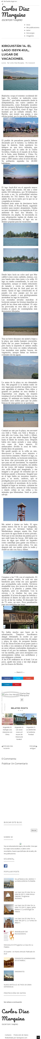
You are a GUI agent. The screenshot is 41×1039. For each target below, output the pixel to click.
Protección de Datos (21, 1035)
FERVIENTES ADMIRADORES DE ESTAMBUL (25, 959)
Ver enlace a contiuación (13, 1002)
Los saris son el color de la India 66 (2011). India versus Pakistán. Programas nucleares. (25, 895)
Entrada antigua (32, 747)
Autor (28, 30)
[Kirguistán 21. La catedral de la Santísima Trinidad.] (31, 719)
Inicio (28, 25)
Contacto (8, 1035)
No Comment (30, 63)
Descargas (30, 33)
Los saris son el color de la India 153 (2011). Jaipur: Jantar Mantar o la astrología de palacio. (25, 908)
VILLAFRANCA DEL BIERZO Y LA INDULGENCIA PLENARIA (25, 880)
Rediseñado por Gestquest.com (16, 1038)
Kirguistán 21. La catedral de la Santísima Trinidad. (31, 730)
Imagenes (30, 36)
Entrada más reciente (8, 747)
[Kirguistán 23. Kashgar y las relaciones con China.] (7, 719)
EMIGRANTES (19, 972)
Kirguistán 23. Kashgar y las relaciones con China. (7, 730)
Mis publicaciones (32, 27)
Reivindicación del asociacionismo (21, 933)
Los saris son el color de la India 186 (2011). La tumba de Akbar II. (26, 920)
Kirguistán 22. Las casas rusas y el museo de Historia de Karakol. (19, 733)
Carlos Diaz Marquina (15, 11)
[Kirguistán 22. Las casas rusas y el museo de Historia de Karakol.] (19, 719)
